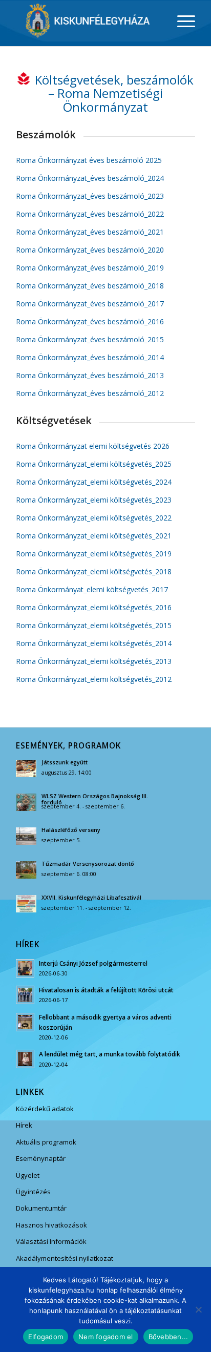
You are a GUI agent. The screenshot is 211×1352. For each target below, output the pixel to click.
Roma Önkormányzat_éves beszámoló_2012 (90, 393)
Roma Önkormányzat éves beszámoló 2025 (89, 160)
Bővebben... (168, 1337)
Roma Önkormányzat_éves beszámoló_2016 (90, 321)
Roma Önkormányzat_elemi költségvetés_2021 (94, 535)
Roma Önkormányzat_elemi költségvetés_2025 (94, 464)
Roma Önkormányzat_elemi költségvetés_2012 (94, 679)
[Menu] (181, 21)
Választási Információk (51, 1241)
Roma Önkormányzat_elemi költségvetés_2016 (94, 607)
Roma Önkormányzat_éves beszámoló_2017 (90, 303)
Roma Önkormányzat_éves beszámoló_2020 (90, 250)
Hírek (24, 1125)
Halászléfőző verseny (70, 830)
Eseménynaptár (41, 1158)
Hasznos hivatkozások (51, 1225)
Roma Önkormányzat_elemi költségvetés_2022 (94, 518)
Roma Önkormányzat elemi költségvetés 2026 (93, 446)
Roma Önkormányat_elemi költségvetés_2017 (92, 589)
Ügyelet (27, 1175)
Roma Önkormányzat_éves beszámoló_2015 (90, 339)
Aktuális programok (46, 1142)
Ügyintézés (33, 1191)
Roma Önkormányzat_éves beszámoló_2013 (90, 375)
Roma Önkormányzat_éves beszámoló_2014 (90, 357)
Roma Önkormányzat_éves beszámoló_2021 (90, 232)
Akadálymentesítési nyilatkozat (64, 1258)
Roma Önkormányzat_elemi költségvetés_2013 (94, 661)
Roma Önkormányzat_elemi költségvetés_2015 (94, 625)
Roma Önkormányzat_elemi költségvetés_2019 (94, 553)
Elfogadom (45, 1337)
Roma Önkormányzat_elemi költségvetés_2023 (94, 500)
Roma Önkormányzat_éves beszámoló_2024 (90, 178)
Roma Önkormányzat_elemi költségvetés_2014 (94, 643)
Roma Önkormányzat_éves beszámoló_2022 (90, 214)
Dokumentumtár (41, 1208)
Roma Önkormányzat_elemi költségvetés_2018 (94, 571)
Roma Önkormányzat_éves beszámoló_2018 (90, 285)
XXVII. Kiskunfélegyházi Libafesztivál (91, 897)
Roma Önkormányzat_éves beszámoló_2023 (90, 196)
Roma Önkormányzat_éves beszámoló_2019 (90, 268)
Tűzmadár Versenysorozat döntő (87, 863)
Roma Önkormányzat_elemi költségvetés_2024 (94, 482)
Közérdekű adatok (45, 1108)
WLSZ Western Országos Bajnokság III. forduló (94, 799)
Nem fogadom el (105, 1337)
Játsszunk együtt (64, 762)
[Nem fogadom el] (198, 1309)
